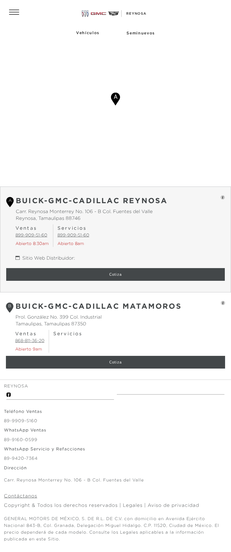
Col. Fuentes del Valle (127, 211)
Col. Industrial (85, 317)
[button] (115, 99)
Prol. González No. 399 (41, 317)
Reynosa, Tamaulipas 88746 (48, 218)
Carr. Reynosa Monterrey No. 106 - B (58, 211)
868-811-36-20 (30, 340)
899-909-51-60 (31, 235)
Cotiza (115, 274)
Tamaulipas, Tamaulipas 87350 (50, 324)
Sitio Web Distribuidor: (48, 258)
